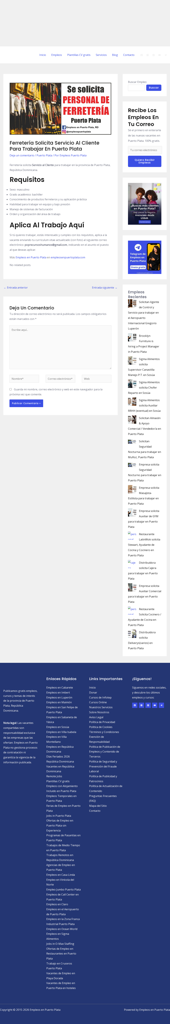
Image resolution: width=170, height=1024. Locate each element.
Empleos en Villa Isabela (61, 732)
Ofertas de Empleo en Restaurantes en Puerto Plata (61, 953)
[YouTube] (159, 55)
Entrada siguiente (104, 287)
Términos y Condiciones (104, 732)
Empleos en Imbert (58, 692)
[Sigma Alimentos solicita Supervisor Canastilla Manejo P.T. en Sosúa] (132, 360)
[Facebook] (141, 55)
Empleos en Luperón (59, 697)
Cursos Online (98, 702)
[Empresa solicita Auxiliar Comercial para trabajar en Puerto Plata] (132, 587)
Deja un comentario (22, 155)
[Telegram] (165, 55)
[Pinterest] (153, 55)
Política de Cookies (100, 727)
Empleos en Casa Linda (60, 875)
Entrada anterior (16, 287)
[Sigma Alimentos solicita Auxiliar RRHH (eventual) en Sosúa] (132, 401)
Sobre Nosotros (99, 712)
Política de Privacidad (102, 722)
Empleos (56, 55)
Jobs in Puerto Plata (58, 816)
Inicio (42, 55)
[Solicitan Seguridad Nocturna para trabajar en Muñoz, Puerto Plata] (132, 441)
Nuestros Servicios (101, 707)
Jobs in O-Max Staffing (60, 944)
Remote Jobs (54, 776)
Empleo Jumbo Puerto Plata (63, 889)
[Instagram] (147, 55)
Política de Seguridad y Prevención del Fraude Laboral (103, 766)
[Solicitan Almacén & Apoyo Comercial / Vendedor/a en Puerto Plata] (132, 419)
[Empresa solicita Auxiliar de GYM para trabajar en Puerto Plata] (132, 512)
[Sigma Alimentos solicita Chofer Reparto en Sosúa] (132, 384)
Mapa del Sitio (98, 806)
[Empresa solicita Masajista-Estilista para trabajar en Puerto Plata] (132, 489)
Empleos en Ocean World (61, 929)
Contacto (128, 55)
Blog (115, 55)
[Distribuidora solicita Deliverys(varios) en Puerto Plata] (132, 634)
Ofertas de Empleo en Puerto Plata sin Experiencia (59, 825)
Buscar (154, 88)
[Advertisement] (85, 23)
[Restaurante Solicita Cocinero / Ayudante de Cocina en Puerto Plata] (132, 610)
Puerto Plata (44, 155)
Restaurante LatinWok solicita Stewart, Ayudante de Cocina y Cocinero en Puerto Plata (144, 544)
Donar (93, 692)
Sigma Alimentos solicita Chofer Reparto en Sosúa (144, 387)
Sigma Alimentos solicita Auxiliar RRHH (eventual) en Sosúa (144, 405)
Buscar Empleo (137, 82)
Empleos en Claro (57, 904)
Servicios (101, 55)
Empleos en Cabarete (59, 687)
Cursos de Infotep (100, 697)
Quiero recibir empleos (145, 161)
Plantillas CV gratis (78, 55)
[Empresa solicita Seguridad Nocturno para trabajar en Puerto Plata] (132, 464)
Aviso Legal (96, 717)
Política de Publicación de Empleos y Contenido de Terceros (104, 751)
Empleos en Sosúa (57, 727)
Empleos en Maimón (59, 702)
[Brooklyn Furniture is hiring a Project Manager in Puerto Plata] (132, 337)
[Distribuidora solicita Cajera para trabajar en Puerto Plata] (132, 564)
